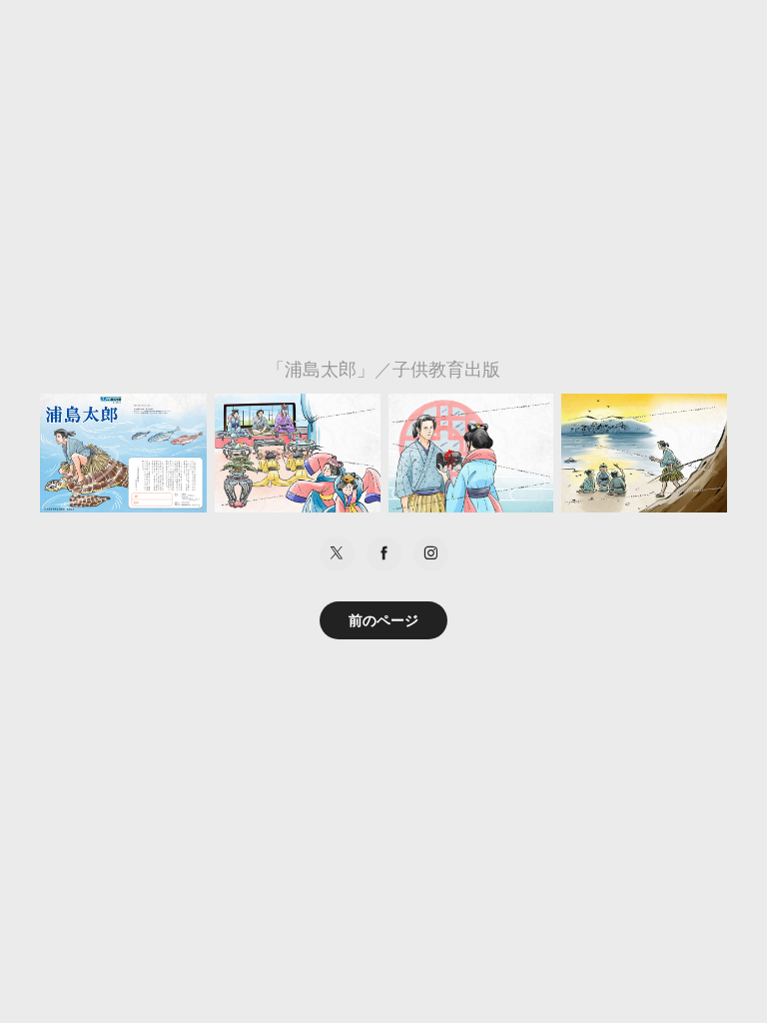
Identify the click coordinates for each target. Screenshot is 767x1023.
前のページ (383, 620)
